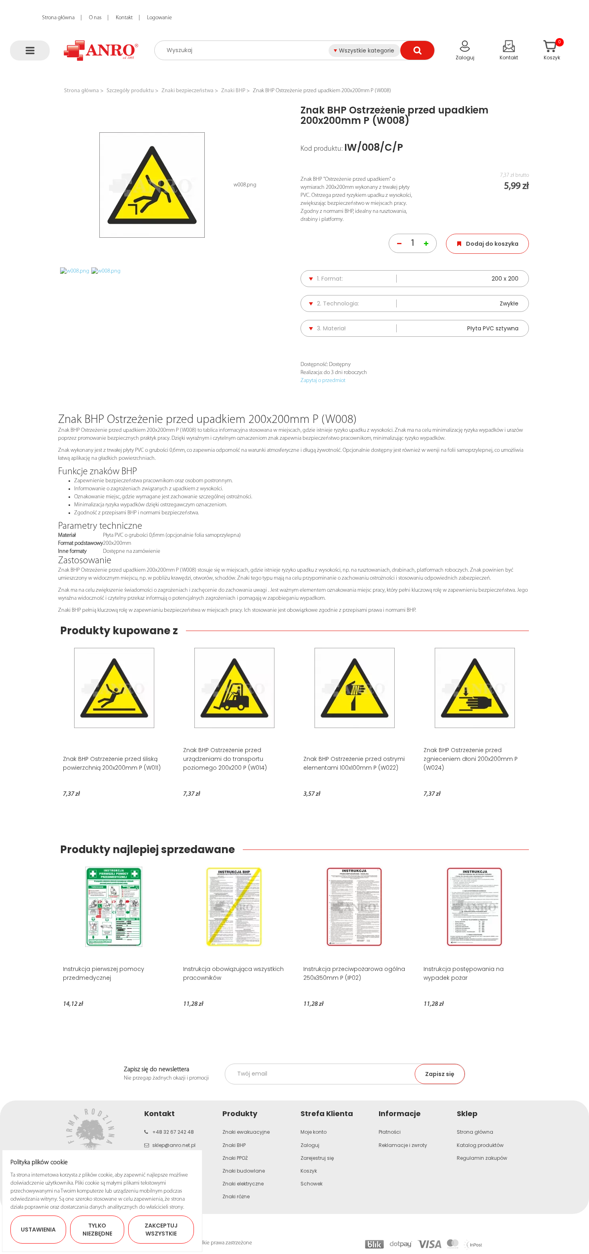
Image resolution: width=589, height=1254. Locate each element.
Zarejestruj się (317, 1158)
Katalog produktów (480, 1145)
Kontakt (124, 18)
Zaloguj (310, 1145)
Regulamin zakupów (482, 1158)
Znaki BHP (233, 91)
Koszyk (309, 1170)
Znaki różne (236, 1196)
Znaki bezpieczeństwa (187, 91)
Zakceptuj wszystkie (161, 1230)
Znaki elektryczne (243, 1183)
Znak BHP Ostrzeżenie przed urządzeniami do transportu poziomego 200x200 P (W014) (225, 759)
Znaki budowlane (243, 1170)
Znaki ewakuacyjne (246, 1132)
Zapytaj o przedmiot (323, 381)
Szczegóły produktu (130, 91)
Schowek (312, 1183)
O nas (95, 18)
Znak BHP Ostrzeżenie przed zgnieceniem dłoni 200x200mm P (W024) (471, 759)
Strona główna (58, 18)
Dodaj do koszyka (492, 244)
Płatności (390, 1132)
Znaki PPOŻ (235, 1158)
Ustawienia (38, 1230)
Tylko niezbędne (97, 1230)
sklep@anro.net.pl (174, 1145)
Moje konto (314, 1132)
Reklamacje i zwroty (403, 1145)
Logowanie (159, 18)
